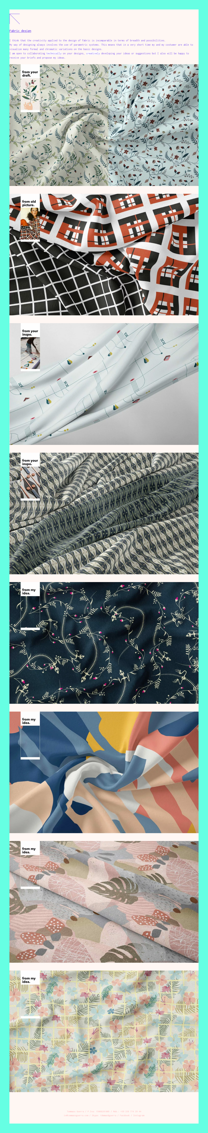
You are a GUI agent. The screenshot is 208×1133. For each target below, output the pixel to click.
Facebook (125, 1115)
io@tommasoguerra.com (76, 1115)
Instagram (138, 1115)
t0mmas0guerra (108, 1115)
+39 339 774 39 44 (130, 1111)
